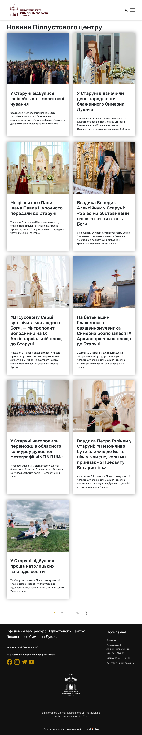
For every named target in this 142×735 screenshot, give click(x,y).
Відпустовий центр (118, 658)
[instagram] (17, 662)
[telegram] (24, 662)
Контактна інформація (120, 663)
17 (78, 613)
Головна (111, 640)
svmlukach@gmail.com (42, 654)
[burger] (132, 10)
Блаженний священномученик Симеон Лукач (118, 649)
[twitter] (31, 662)
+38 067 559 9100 (28, 647)
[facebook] (9, 662)
